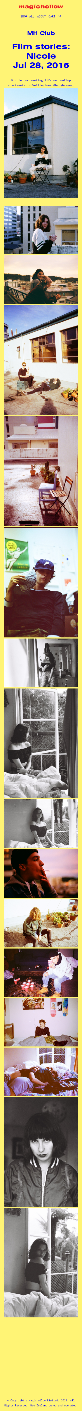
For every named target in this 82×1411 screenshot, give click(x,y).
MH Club (41, 33)
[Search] (60, 16)
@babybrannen (63, 85)
